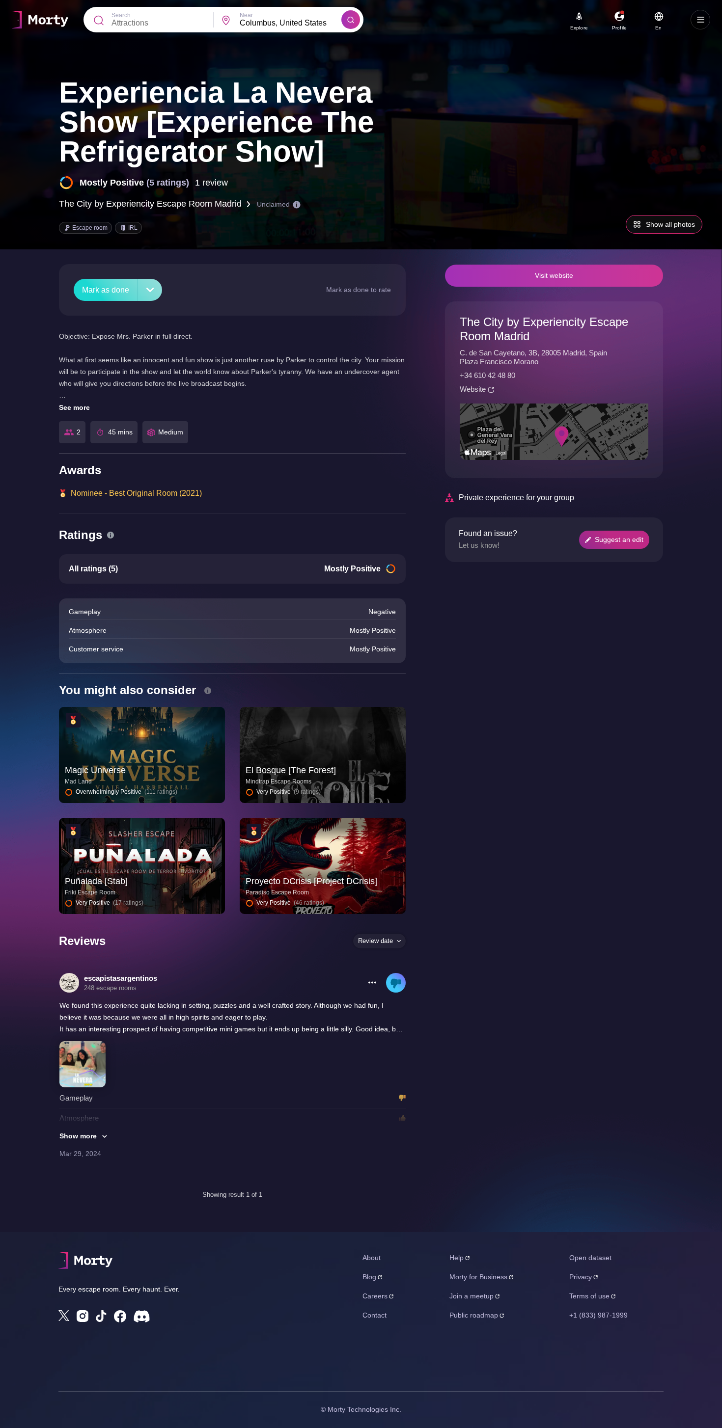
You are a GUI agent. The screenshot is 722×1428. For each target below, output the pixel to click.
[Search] (350, 19)
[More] (150, 290)
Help (456, 1258)
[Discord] (142, 1316)
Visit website (554, 275)
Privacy (580, 1277)
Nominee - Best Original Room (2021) (136, 493)
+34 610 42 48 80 (487, 375)
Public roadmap (473, 1315)
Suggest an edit (619, 539)
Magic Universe (95, 770)
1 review (211, 183)
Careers (375, 1296)
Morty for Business (478, 1277)
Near (246, 15)
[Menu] (700, 19)
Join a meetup (471, 1296)
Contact (374, 1315)
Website (473, 389)
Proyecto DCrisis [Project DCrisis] (311, 881)
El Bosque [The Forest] (291, 770)
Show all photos (670, 224)
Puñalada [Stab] (96, 881)
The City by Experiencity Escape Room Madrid (150, 204)
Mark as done (105, 290)
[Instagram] (82, 1316)
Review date (375, 940)
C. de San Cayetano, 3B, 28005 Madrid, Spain (533, 353)
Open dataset (590, 1258)
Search (121, 15)
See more (74, 407)
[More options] (372, 983)
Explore (579, 27)
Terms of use (589, 1296)
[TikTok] (101, 1316)
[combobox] (290, 23)
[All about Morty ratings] (110, 535)
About (371, 1258)
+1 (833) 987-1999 (598, 1315)
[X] (63, 1315)
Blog (369, 1277)
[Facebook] (120, 1316)
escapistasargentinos (120, 978)
